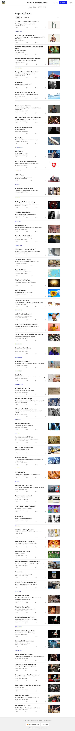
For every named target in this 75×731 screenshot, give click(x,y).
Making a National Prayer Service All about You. (27, 326)
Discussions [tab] (26, 17)
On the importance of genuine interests (25, 336)
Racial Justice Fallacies (23, 106)
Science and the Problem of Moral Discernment (27, 204)
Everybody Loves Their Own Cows (26, 72)
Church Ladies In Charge (23, 399)
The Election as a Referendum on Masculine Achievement (29, 363)
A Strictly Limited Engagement (25, 35)
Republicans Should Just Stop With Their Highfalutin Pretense (30, 563)
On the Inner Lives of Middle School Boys (25, 60)
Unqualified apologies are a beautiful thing (26, 119)
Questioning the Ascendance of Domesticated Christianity (29, 400)
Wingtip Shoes (20, 472)
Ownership (19, 572)
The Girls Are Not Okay (23, 212)
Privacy (36, 720)
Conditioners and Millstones (24, 437)
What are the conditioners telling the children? (27, 439)
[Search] (53, 2)
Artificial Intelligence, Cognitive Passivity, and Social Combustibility (28, 532)
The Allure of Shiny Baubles (24, 530)
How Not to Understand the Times (23, 316)
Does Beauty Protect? (22, 551)
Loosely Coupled (21, 457)
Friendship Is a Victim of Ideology (23, 238)
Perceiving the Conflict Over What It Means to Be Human (29, 487)
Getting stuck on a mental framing (24, 84)
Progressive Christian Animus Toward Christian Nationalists (30, 656)
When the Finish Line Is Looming (26, 409)
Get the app (45, 724)
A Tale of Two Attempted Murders (23, 518)
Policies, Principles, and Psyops (23, 643)
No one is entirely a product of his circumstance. (27, 474)
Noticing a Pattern (19, 553)
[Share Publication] (57, 2)
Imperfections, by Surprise (24, 188)
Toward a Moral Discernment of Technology (26, 619)
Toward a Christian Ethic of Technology (25, 633)
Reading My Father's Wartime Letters (24, 390)
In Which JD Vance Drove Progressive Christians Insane (29, 302)
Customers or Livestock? (23, 496)
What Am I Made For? (22, 595)
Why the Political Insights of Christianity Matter (27, 584)
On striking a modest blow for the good (25, 24)
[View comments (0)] (26, 522)
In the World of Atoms (22, 361)
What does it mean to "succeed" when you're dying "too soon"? (29, 411)
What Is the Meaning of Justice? (26, 582)
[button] (30, 7)
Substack (30, 728)
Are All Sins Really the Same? (25, 541)
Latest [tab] (17, 17)
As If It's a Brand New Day (23, 314)
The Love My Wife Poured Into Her (24, 292)
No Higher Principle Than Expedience (27, 562)
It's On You (18, 138)
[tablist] (22, 17)
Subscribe (63, 2)
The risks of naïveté (20, 129)
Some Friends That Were (23, 236)
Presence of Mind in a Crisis (22, 449)
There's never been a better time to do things (26, 140)
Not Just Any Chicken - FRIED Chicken (28, 58)
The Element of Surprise (23, 259)
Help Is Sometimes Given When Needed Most (26, 163)
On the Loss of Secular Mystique (23, 508)
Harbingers (19, 151)
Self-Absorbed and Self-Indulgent (26, 324)
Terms (40, 720)
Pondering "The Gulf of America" (23, 272)
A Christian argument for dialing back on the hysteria (28, 227)
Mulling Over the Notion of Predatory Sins (25, 543)
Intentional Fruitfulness (23, 348)
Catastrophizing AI (21, 225)
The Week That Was (22, 300)
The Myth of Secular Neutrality (25, 506)
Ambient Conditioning (22, 423)
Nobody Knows (20, 290)
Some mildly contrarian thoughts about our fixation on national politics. (29, 460)
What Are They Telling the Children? (24, 425)
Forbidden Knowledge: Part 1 (25, 631)
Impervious (19, 516)
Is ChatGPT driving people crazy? (23, 177)
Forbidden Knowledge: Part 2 (25, 617)
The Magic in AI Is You (22, 280)
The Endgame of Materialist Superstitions (25, 677)
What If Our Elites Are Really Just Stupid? (25, 609)
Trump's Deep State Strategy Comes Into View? (27, 261)
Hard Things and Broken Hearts (26, 161)
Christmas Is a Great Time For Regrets (28, 117)
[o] (53, 574)
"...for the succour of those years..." (27, 22)
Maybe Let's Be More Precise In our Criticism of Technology (30, 377)
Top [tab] (21, 17)
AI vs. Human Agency (20, 50)
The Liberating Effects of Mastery (23, 574)
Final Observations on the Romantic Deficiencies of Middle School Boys (30, 38)
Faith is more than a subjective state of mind (26, 94)
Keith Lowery (22, 25)
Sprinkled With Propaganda (24, 641)
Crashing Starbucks (22, 695)
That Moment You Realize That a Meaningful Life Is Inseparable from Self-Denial (28, 598)
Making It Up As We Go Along (25, 202)
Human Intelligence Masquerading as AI (25, 282)
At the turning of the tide (21, 153)
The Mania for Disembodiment (25, 249)
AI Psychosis (19, 175)
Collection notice (47, 720)
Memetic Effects (20, 270)
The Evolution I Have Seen (21, 498)
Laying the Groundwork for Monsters (27, 675)
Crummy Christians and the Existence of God (26, 190)
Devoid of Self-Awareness (24, 654)
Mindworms (19, 82)
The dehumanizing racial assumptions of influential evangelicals (28, 108)
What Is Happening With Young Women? (25, 214)
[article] (37, 24)
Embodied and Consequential (25, 92)
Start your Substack (34, 724)
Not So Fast (19, 375)
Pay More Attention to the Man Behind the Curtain (29, 47)
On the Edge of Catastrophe (24, 447)
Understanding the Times (23, 485)
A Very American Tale (22, 388)
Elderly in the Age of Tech (23, 127)
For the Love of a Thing (23, 706)
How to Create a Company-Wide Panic (28, 685)
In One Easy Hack (19, 687)
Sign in (70, 2)
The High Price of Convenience (25, 665)
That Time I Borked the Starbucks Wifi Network (27, 697)
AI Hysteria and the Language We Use (24, 74)
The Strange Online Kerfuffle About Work (29, 334)
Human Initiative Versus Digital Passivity (25, 666)
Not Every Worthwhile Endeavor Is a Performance (27, 707)
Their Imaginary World (22, 607)
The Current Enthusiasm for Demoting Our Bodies (27, 251)
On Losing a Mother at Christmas (23, 350)
